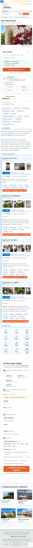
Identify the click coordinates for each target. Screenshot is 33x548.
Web (24, 90)
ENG (9, 444)
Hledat (26, 13)
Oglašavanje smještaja (19, 536)
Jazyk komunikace (12, 441)
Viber (25, 86)
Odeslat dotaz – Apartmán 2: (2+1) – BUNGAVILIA (17, 234)
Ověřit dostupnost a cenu (17, 69)
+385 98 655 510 (8, 84)
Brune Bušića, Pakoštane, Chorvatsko (12, 23)
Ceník (22, 172)
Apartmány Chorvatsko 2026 (15, 540)
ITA (18, 444)
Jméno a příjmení (8, 418)
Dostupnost (15, 172)
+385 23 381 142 (8, 82)
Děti (7, 407)
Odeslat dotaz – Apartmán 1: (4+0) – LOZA (15, 190)
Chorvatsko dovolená (26, 539)
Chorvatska (5, 540)
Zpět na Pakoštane (7, 103)
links (13, 544)
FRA (26, 444)
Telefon (8, 431)
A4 (12, 55)
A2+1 (15, 55)
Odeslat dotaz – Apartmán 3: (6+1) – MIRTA (16, 277)
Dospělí (6, 401)
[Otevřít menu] (1, 1)
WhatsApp (10, 86)
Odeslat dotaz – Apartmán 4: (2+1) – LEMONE (16, 321)
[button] (16, 97)
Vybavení (7, 172)
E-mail (5, 424)
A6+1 (18, 55)
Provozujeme (4, 539)
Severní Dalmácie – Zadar (7, 17)
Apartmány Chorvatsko (19, 544)
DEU (14, 444)
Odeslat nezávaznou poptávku (17, 469)
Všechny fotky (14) (27, 46)
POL (13, 446)
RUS (4, 446)
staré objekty (5, 544)
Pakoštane (16, 17)
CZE (4, 444)
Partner (10, 544)
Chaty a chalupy (16, 542)
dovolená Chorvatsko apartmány (14, 539)
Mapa (10, 90)
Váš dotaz (9, 449)
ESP (22, 444)
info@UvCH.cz (26, 534)
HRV (9, 446)
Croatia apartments (26, 540)
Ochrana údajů (15, 534)
